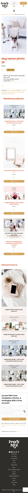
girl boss (21, 92)
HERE (12, 80)
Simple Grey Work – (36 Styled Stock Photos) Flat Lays (14, 385)
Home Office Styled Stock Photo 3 (14, 310)
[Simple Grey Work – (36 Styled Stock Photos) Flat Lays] (14, 373)
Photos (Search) (9, 14)
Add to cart (10, 70)
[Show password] (24, 411)
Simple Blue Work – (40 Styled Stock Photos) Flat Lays (14, 360)
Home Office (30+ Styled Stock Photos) (14, 335)
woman (12, 93)
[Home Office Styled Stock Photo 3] (14, 288)
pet (5, 93)
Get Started (14, 419)
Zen (14, 491)
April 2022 (23, 90)
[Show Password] (24, 412)
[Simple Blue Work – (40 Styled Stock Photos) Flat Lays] (14, 348)
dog (6, 92)
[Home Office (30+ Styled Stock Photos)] (14, 323)
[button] (24, 19)
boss (2, 92)
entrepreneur (14, 92)
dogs (8, 92)
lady (2, 93)
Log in (17, 431)
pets (8, 93)
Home (2, 14)
